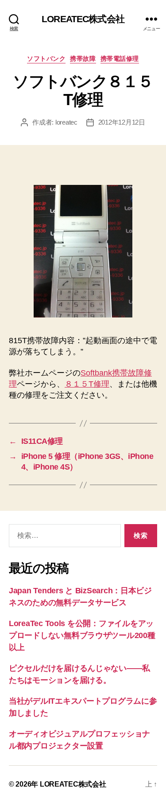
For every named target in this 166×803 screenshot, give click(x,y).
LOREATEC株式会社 (83, 19)
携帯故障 (83, 58)
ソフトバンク (46, 58)
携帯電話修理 (119, 58)
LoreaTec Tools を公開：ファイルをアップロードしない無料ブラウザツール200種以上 (82, 635)
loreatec (66, 122)
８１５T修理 (87, 384)
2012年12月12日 (121, 122)
